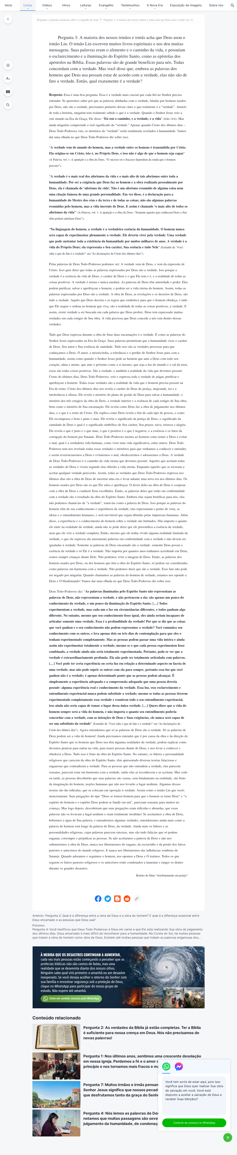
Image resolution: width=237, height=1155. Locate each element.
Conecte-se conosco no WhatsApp (194, 1122)
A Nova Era (155, 5)
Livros (28, 5)
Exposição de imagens (186, 5)
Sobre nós (216, 5)
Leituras (85, 5)
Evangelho (106, 5)
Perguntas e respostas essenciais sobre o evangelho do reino (68, 19)
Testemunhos (130, 5)
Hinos (66, 5)
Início (8, 5)
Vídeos (47, 5)
